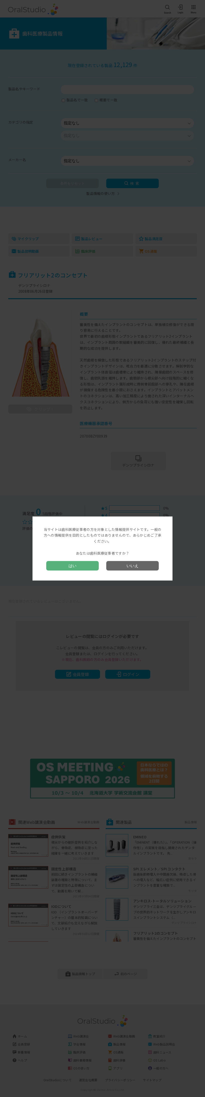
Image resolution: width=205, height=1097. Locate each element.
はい (72, 566)
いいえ (132, 566)
